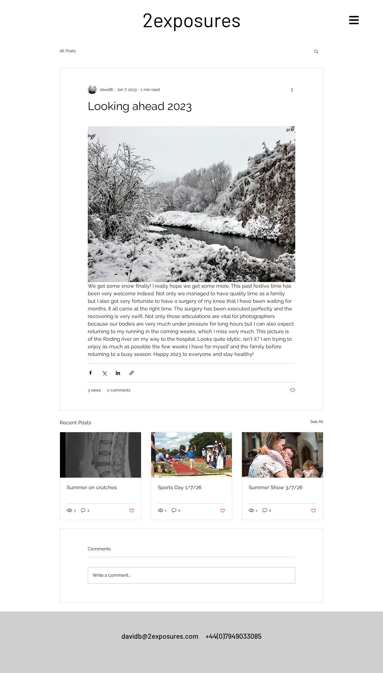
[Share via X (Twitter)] (104, 373)
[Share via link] (131, 373)
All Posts (68, 51)
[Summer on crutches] (100, 455)
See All (316, 421)
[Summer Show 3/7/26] (282, 455)
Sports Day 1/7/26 (180, 487)
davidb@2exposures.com (160, 636)
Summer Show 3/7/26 (276, 487)
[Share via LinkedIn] (118, 373)
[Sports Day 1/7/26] (191, 455)
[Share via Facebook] (90, 373)
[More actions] (292, 89)
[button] (354, 20)
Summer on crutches (92, 487)
